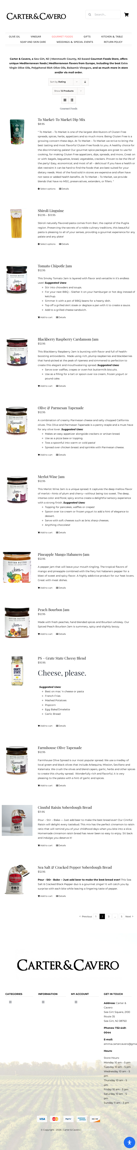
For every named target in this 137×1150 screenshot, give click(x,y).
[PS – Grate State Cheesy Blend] (17, 671)
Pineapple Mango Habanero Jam (63, 554)
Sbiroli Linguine (51, 210)
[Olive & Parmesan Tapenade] (17, 420)
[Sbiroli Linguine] (17, 223)
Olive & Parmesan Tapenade (61, 407)
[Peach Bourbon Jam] (17, 622)
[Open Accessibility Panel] (129, 1142)
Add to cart (46, 317)
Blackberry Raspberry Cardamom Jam (68, 339)
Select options (47, 188)
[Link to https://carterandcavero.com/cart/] (126, 15)
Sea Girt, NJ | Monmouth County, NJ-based (62, 58)
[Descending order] (85, 81)
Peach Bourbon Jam (53, 609)
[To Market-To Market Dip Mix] (17, 132)
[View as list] (72, 100)
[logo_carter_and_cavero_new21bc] (36, 8)
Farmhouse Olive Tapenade (60, 747)
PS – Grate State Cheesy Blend (62, 658)
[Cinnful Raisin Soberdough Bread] (17, 820)
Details (65, 188)
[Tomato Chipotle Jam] (17, 279)
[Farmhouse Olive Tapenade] (17, 760)
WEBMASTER (89, 1129)
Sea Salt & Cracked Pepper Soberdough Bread (75, 867)
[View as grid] (65, 100)
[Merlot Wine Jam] (17, 489)
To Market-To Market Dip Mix (61, 119)
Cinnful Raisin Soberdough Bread (65, 807)
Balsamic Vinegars (79, 67)
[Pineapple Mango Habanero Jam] (17, 567)
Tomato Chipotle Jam (55, 265)
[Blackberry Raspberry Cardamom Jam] (17, 352)
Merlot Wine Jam (51, 476)
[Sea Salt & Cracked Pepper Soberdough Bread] (17, 880)
